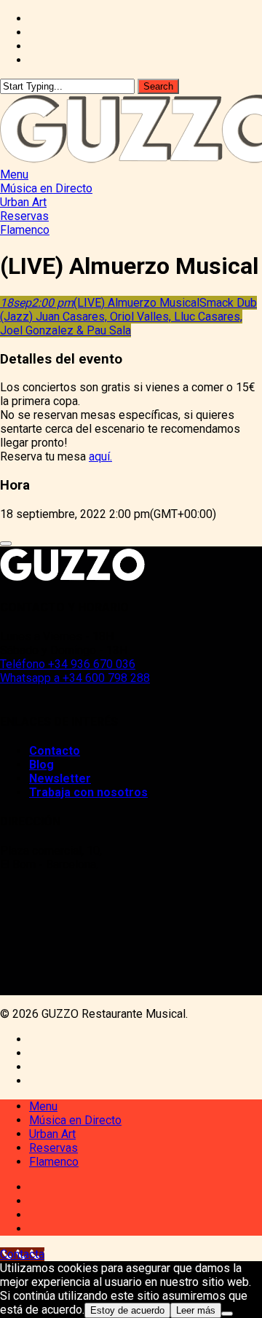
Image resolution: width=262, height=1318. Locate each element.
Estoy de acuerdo (127, 1310)
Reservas (53, 1148)
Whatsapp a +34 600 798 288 (75, 678)
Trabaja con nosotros (88, 792)
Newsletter (60, 778)
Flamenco (54, 1162)
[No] (227, 1313)
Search (158, 86)
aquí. (100, 456)
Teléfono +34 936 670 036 (67, 664)
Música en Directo (75, 1120)
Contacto (54, 751)
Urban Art (52, 1134)
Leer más (195, 1310)
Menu (43, 1106)
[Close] (6, 543)
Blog (41, 765)
